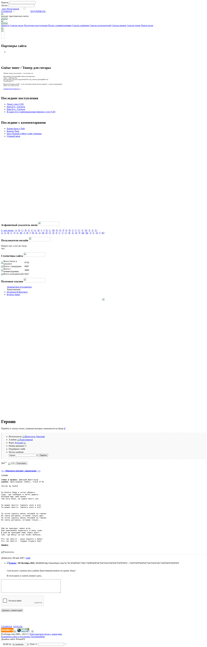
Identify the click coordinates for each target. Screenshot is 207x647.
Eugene (12, 563)
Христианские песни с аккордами (45, 634)
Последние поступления (35, 25)
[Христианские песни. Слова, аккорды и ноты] (2, 14)
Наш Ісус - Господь (16, 106)
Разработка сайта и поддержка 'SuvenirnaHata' (23, 636)
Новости (5, 25)
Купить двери (13, 294)
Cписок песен (16, 25)
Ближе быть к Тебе (16, 128)
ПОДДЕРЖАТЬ (37, 11)
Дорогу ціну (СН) (15, 104)
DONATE (18, 626)
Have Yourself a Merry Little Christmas (24, 133)
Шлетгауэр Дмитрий (35, 436)
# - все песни (7, 230)
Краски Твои (13, 131)
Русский (19, 443)
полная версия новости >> (12, 89)
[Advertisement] (34, 621)
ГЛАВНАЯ (6, 11)
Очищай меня (13, 136)
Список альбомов (80, 25)
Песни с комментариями (60, 25)
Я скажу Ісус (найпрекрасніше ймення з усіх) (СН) (31, 112)
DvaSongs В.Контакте (17, 292)
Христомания (26, 439)
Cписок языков (119, 25)
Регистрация (13, 9)
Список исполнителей (100, 25)
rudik (28, 558)
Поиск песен (147, 25)
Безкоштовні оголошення (19, 287)
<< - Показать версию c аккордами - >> (21, 471)
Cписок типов (133, 25)
